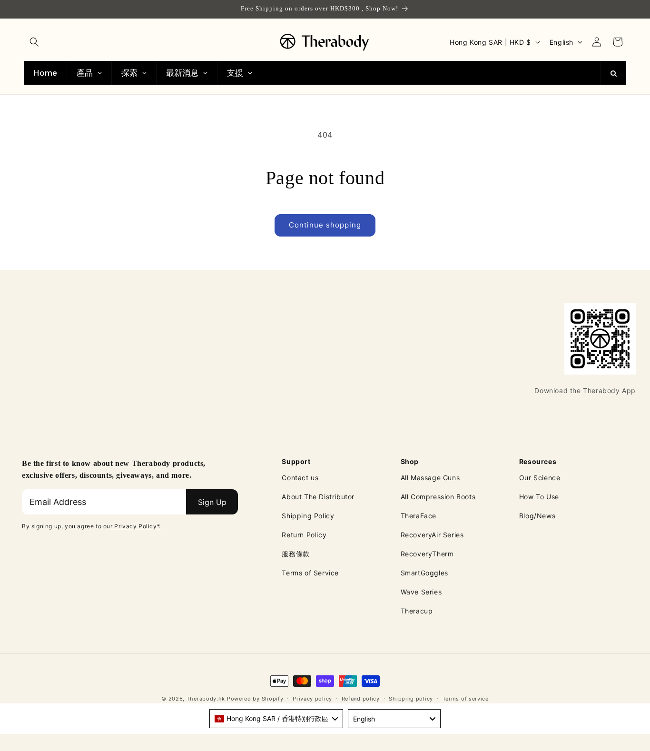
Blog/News (537, 516)
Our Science (540, 478)
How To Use (539, 497)
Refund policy (361, 698)
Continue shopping (325, 224)
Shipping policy (411, 698)
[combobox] (276, 718)
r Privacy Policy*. (135, 526)
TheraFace (418, 516)
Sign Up (212, 502)
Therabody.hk (206, 698)
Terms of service (466, 698)
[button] (34, 41)
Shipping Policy (308, 516)
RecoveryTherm (427, 554)
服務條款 (295, 554)
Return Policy (304, 535)
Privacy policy (312, 698)
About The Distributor (318, 497)
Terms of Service (310, 573)
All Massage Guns (430, 478)
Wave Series (421, 592)
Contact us (300, 478)
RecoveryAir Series (432, 535)
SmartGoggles (424, 573)
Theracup (417, 611)
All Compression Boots (438, 497)
